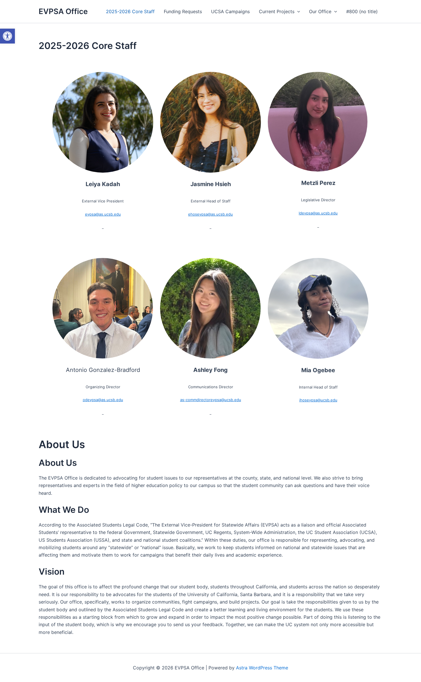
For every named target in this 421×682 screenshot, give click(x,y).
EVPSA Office (63, 11)
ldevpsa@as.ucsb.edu (318, 213)
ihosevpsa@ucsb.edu (318, 400)
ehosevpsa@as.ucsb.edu (210, 214)
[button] (297, 11)
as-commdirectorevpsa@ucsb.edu (210, 399)
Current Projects (276, 11)
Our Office (320, 11)
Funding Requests (183, 11)
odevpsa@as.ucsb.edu (103, 399)
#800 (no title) (362, 11)
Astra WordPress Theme (262, 668)
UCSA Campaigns (230, 11)
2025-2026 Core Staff (130, 11)
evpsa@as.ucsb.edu (103, 214)
